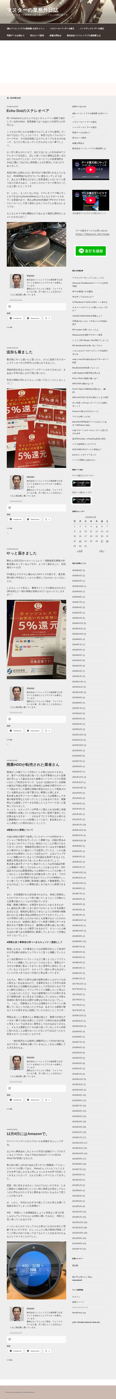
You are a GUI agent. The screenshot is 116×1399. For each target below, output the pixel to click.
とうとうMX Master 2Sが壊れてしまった (90, 340)
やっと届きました (22, 553)
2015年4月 (77, 1121)
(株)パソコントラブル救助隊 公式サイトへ (25, 28)
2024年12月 (77, 623)
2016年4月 (77, 1058)
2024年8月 (77, 639)
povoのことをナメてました (84, 455)
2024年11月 (77, 628)
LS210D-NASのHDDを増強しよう (87, 316)
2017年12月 (77, 984)
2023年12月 (77, 682)
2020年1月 (77, 867)
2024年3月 (77, 666)
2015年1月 (77, 1137)
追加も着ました (20, 352)
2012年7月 (77, 1249)
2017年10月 (77, 989)
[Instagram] (9, 306)
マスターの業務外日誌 (32, 10)
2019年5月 (77, 904)
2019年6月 (77, 899)
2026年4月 (77, 575)
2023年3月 (77, 724)
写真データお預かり (16, 35)
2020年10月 (77, 840)
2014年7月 (77, 1169)
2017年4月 (77, 1005)
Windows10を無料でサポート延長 (87, 335)
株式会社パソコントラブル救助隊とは (84, 35)
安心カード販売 (37, 35)
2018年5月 (77, 957)
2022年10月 (77, 745)
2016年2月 (77, 1068)
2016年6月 (77, 1047)
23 (80, 541)
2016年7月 (77, 1042)
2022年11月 (77, 740)
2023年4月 (77, 719)
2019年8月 (77, 888)
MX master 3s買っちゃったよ (85, 329)
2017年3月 (77, 1010)
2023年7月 (77, 708)
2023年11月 (77, 687)
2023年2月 (77, 729)
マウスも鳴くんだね (81, 416)
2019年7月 (77, 893)
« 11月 (80, 551)
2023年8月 (77, 703)
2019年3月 (77, 915)
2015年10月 (77, 1090)
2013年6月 (77, 1190)
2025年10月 (77, 586)
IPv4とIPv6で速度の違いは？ (85, 378)
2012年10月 (77, 1233)
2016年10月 (77, 1026)
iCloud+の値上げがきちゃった (85, 411)
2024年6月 (77, 650)
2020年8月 (77, 846)
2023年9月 (77, 697)
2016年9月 (77, 1031)
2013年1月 (77, 1217)
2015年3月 (77, 1127)
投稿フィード (78, 1302)
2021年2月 (77, 819)
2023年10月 (77, 692)
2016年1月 (77, 1074)
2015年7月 (77, 1106)
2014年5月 (77, 1174)
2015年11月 (77, 1084)
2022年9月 (77, 750)
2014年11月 (77, 1148)
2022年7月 (77, 761)
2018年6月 (77, 952)
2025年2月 (77, 618)
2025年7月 (77, 602)
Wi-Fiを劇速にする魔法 (82, 291)
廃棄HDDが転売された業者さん (33, 764)
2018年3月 (77, 968)
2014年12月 (77, 1143)
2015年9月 (77, 1095)
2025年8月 (77, 597)
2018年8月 (77, 941)
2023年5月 (77, 713)
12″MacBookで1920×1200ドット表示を (90, 302)
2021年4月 (77, 809)
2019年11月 (77, 878)
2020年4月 (77, 851)
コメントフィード (80, 1307)
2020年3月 (77, 856)
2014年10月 (77, 1153)
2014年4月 (77, 1180)
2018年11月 (77, 925)
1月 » (101, 551)
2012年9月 (77, 1238)
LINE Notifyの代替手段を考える (86, 373)
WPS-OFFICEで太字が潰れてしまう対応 (90, 397)
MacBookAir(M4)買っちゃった (85, 368)
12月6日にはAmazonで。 (28, 1134)
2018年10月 (77, 931)
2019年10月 (77, 883)
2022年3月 (77, 772)
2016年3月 (77, 1063)
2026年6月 (77, 570)
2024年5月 (77, 655)
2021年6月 (77, 798)
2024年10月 (77, 634)
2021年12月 (77, 777)
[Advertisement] (58, 62)
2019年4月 (77, 909)
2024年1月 (77, 676)
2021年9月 (77, 793)
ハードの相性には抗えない (84, 460)
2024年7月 (77, 644)
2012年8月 (77, 1243)
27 (102, 541)
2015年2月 (77, 1132)
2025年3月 (77, 613)
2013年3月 (77, 1206)
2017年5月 (77, 999)
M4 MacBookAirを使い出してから (87, 345)
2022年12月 (77, 735)
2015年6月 (77, 1111)
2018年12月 (77, 920)
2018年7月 (77, 946)
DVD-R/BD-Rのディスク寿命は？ (87, 449)
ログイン (76, 1297)
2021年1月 (77, 825)
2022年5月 (77, 766)
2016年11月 (77, 1021)
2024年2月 (77, 671)
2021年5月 (77, 803)
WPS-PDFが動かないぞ (82, 383)
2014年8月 (77, 1164)
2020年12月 (77, 830)
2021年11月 (77, 782)
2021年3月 (77, 814)
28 (107, 541)
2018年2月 (77, 973)
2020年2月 (77, 862)
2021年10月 (77, 788)
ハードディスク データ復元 (92, 28)
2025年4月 (77, 607)
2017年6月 (77, 994)
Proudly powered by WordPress (20, 1392)
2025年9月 (77, 591)
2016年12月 (77, 1015)
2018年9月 (77, 936)
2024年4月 (77, 660)
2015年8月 (77, 1100)
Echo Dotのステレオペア (28, 111)
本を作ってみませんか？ (83, 297)
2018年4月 (77, 962)
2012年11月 (77, 1227)
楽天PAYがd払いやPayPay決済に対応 (89, 439)
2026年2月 (77, 581)
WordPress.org (79, 1313)
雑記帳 (75, 1265)
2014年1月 (77, 1185)
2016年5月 (77, 1053)
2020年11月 (77, 835)
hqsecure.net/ (16, 299)
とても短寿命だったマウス (84, 444)
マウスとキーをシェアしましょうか (88, 278)
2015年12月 (77, 1079)
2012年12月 (77, 1222)
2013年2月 (77, 1212)
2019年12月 (77, 872)
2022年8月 (77, 756)
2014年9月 (77, 1159)
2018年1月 (77, 978)
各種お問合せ (55, 35)
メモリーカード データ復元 (62, 28)
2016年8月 (77, 1037)
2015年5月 (77, 1116)
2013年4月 (77, 1201)
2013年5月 (77, 1196)
